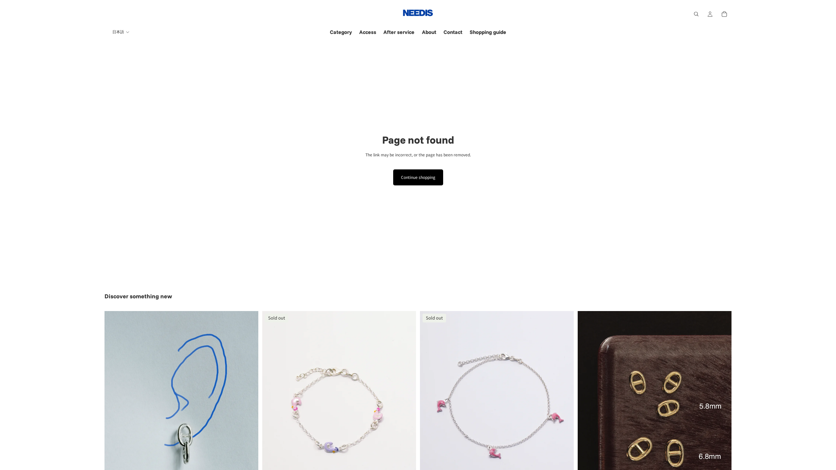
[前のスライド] (114, 407)
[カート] (724, 14)
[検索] (696, 14)
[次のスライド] (248, 407)
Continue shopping (418, 177)
